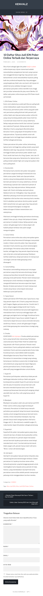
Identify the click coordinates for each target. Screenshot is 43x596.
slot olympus (16, 336)
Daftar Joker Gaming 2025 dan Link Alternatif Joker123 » (24, 503)
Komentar (7, 524)
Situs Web (7, 564)
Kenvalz (21, 4)
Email (6, 555)
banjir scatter (31, 66)
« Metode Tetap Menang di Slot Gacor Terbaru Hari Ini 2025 (19, 496)
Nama (6, 546)
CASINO (13, 482)
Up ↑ (28, 592)
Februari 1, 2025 (9, 62)
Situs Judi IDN (11, 486)
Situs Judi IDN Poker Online (24, 486)
